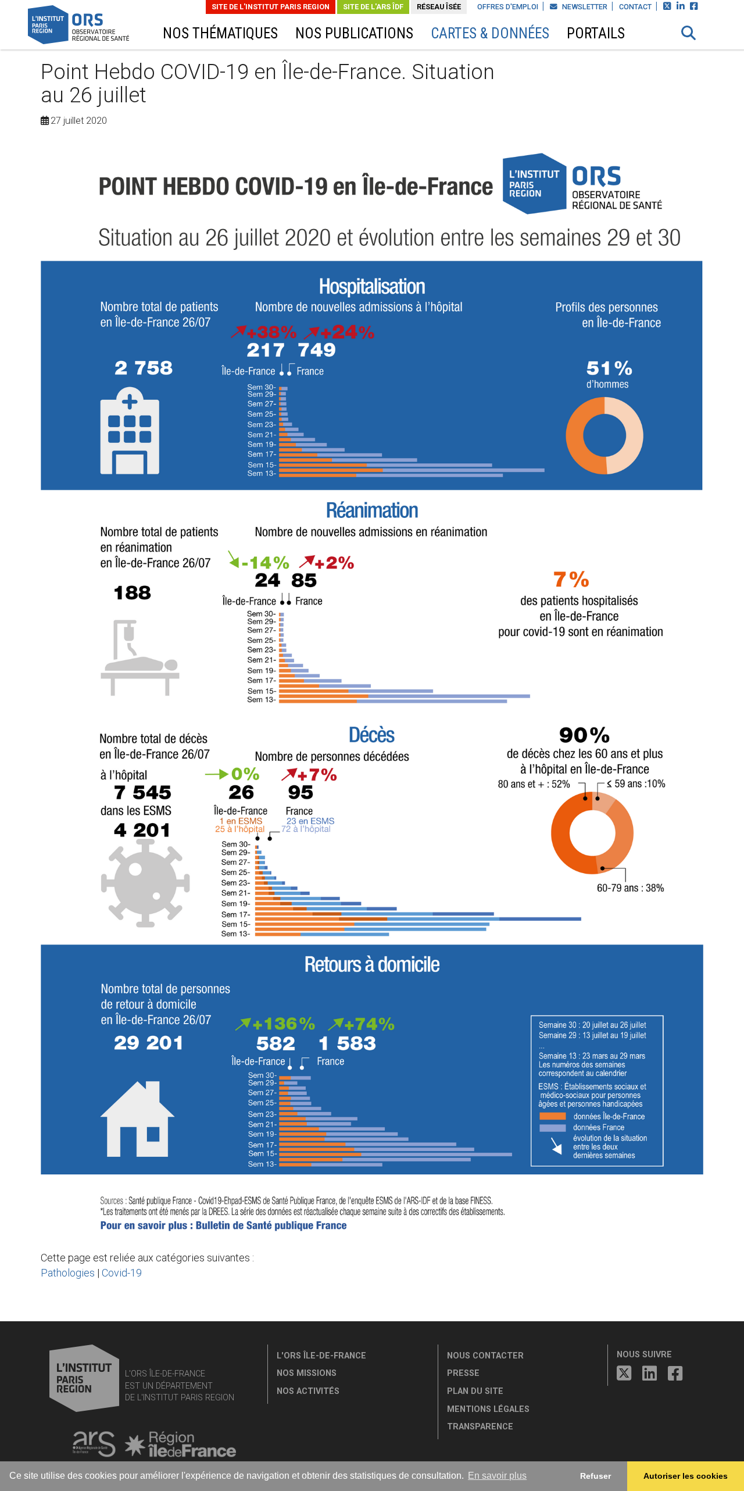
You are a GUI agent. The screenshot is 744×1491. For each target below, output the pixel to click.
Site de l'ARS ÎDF (373, 6)
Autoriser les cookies (685, 1476)
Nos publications (354, 33)
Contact (635, 6)
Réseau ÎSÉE (439, 6)
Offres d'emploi (507, 6)
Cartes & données (490, 33)
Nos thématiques (220, 33)
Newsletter (583, 6)
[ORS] (94, 26)
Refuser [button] (595, 1476)
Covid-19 (122, 1273)
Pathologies (68, 1273)
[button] (688, 33)
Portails (596, 33)
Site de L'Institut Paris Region (271, 6)
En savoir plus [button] (497, 1476)
